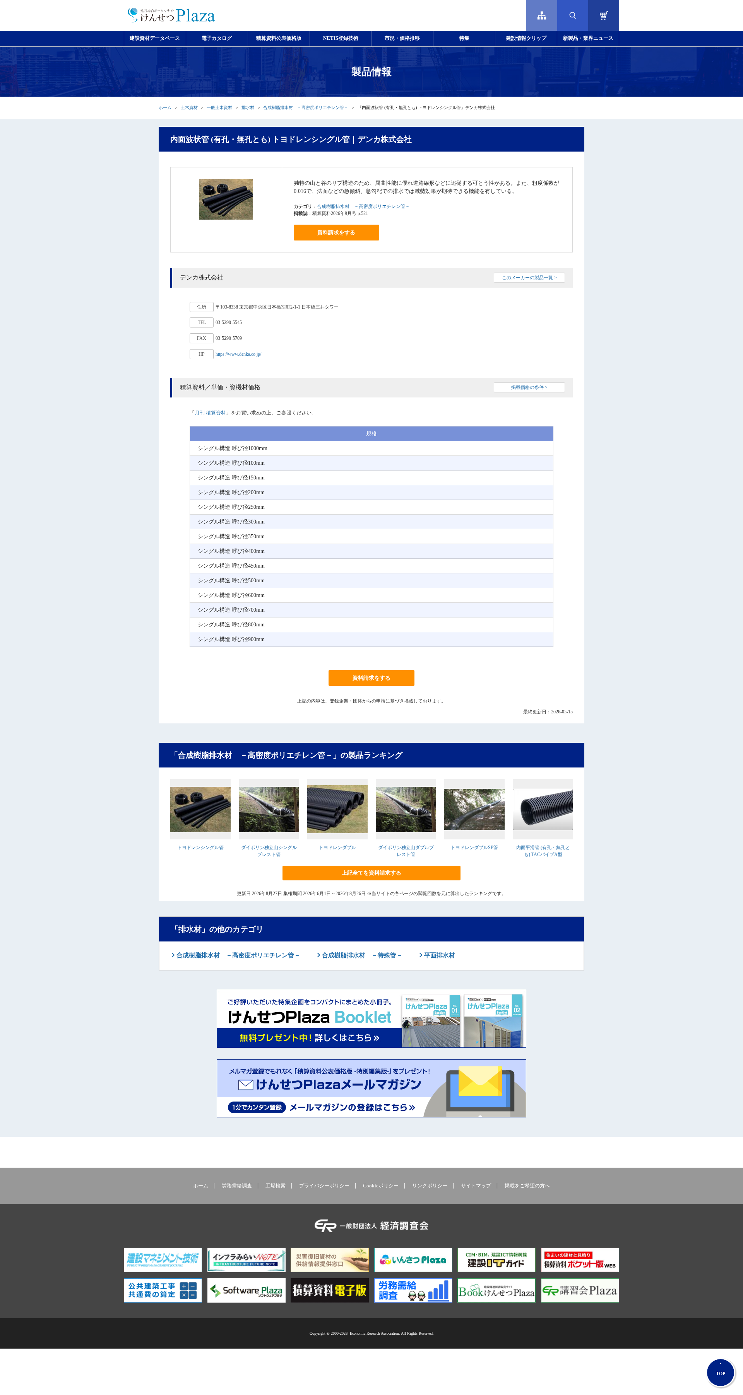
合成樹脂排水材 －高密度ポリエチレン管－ (305, 107)
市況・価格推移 (402, 38)
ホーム (165, 107)
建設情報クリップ (526, 38)
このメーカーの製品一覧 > (529, 277)
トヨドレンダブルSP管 (474, 847)
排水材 (247, 107)
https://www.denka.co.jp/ (238, 354)
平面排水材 (439, 955)
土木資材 (189, 107)
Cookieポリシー (381, 1186)
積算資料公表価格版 (278, 38)
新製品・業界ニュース (588, 38)
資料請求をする (336, 232)
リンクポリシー (429, 1186)
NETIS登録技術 (340, 38)
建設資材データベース (155, 38)
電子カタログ (217, 38)
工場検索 (275, 1186)
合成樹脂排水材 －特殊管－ (361, 955)
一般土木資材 (219, 107)
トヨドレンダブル (337, 847)
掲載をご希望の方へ (527, 1186)
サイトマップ (476, 1186)
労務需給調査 (237, 1186)
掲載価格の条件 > (529, 387)
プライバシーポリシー (324, 1186)
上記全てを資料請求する (371, 873)
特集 (464, 38)
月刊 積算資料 (210, 413)
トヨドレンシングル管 (200, 847)
